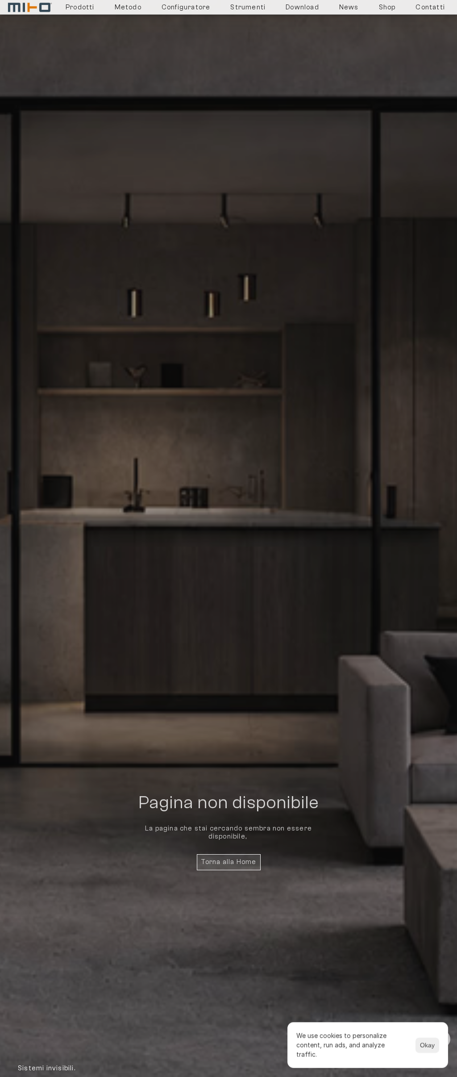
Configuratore (186, 7)
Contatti (430, 7)
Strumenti (248, 7)
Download (302, 7)
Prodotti (80, 7)
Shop (387, 7)
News (349, 7)
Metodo (128, 7)
